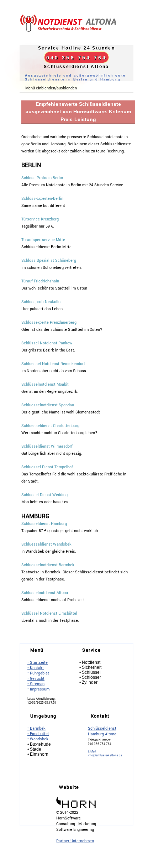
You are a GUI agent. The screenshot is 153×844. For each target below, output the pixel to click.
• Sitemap (35, 684)
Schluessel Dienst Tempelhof (47, 467)
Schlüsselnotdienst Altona (44, 592)
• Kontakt (35, 668)
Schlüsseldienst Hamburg (44, 523)
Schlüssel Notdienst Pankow (46, 343)
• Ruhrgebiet (38, 673)
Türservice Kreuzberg (40, 219)
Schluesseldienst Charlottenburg (50, 425)
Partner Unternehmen (75, 841)
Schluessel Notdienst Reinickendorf (53, 363)
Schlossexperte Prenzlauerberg (48, 322)
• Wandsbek (37, 739)
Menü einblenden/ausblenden (51, 88)
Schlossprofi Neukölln (40, 301)
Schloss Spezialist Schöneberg (48, 260)
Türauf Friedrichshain (40, 281)
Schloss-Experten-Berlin (42, 198)
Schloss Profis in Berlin (42, 178)
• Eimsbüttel (38, 733)
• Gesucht (35, 678)
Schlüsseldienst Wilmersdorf (47, 446)
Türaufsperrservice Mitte (43, 240)
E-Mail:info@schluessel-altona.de (105, 753)
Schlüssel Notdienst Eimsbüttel (49, 613)
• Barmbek (36, 728)
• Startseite (37, 662)
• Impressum (38, 689)
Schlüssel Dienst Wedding (44, 494)
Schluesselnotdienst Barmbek (47, 565)
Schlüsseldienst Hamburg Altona (102, 731)
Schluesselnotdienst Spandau (47, 405)
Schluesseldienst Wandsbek (46, 544)
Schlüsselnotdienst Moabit (45, 384)
